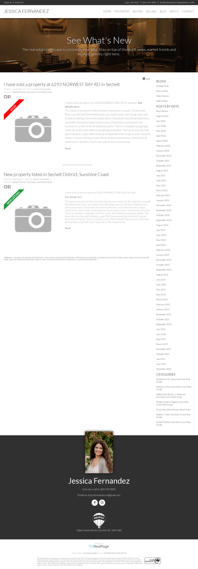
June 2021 (161, 364)
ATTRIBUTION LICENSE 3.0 (115, 553)
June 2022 (161, 334)
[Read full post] (33, 129)
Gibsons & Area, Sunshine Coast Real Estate (59, 257)
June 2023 (161, 284)
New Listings (162, 91)
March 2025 (162, 190)
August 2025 (162, 170)
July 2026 (160, 121)
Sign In (8, 2)
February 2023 (163, 304)
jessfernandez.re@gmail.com (105, 495)
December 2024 (163, 205)
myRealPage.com (99, 547)
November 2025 (163, 155)
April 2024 (161, 245)
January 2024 (162, 255)
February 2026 (163, 145)
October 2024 (163, 215)
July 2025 (160, 175)
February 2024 (163, 250)
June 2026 (161, 126)
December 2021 (163, 349)
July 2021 (160, 359)
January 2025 (162, 200)
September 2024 (164, 220)
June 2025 (161, 180)
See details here (73, 196)
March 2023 (162, 299)
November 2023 (163, 259)
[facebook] (95, 502)
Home (107, 11)
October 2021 (163, 354)
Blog (163, 11)
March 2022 (162, 344)
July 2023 (160, 279)
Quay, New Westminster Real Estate (21, 259)
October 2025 (163, 160)
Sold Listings (162, 100)
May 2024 (161, 240)
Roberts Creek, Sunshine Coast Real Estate (50, 259)
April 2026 (161, 136)
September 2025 (164, 165)
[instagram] (102, 502)
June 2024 (161, 235)
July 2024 (160, 230)
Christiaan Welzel (90, 553)
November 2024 (163, 210)
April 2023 (161, 294)
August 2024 (162, 225)
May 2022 (161, 339)
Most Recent (162, 111)
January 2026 (162, 150)
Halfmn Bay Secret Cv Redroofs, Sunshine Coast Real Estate (95, 257)
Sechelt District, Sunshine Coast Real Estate (32, 92)
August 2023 (162, 274)
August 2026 (162, 116)
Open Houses (162, 96)
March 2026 (162, 140)
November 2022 (163, 314)
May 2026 (161, 131)
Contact (188, 11)
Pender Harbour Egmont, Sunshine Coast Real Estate (172, 403)
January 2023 (162, 309)
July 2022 (160, 329)
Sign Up (19, 2)
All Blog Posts (162, 86)
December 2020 (163, 369)
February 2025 (163, 195)
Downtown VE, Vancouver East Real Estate (28, 257)
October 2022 (163, 319)
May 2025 (161, 185)
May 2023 (161, 289)
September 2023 (164, 269)
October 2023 (163, 264)
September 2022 (164, 324)
